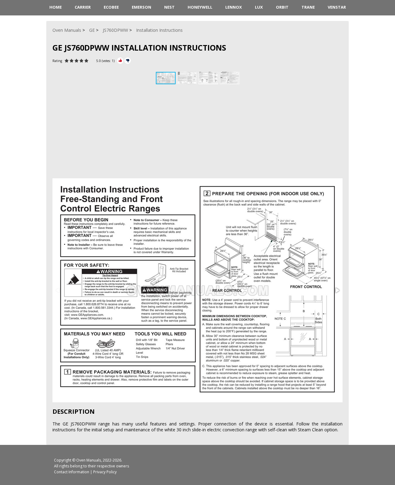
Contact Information (71, 472)
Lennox (233, 7)
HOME (55, 7)
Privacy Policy (105, 472)
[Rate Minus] (127, 60)
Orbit (282, 7)
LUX (259, 7)
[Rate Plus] (120, 60)
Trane (308, 7)
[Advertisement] (197, 132)
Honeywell (200, 7)
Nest (169, 7)
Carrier (83, 7)
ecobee (111, 7)
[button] (187, 78)
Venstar (337, 7)
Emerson (141, 7)
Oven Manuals (88, 460)
